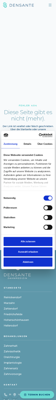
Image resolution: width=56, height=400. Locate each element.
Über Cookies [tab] (44, 144)
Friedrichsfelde (13, 314)
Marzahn (9, 303)
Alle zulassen (28, 241)
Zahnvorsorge (12, 374)
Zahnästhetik (12, 351)
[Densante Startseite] (18, 5)
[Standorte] (14, 394)
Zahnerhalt (10, 345)
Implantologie (13, 362)
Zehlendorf (11, 308)
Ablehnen (28, 262)
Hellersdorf (11, 325)
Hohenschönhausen (16, 319)
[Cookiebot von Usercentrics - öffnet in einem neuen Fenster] (39, 135)
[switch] (48, 207)
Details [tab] (27, 144)
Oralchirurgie (12, 357)
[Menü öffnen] (50, 5)
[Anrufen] (5, 394)
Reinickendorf (12, 297)
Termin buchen (39, 394)
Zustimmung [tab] (10, 144)
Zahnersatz (11, 368)
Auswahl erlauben (28, 251)
